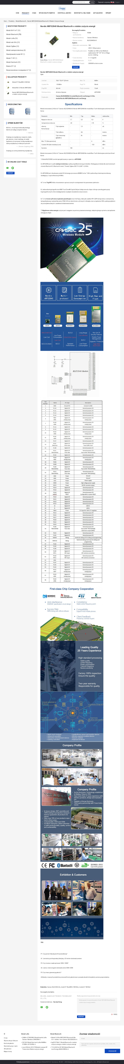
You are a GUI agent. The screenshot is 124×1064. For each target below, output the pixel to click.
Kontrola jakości (64, 13)
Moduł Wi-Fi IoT (11, 30)
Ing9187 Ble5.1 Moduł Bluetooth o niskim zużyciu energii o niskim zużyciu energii (64, 1043)
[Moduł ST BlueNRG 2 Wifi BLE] (8, 82)
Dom (17, 13)
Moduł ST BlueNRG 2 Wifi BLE (21, 82)
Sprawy (108, 13)
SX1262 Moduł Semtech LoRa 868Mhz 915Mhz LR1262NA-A (34, 1043)
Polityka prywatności (23, 1062)
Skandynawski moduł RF (14, 54)
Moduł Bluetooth (21, 21)
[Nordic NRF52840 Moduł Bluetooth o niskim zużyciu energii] (8, 93)
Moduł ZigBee (11, 46)
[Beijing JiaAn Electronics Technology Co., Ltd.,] (62, 8)
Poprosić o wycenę (104, 2)
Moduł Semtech (11, 62)
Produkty (25, 13)
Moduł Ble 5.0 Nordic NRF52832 (21, 88)
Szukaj (92, 2)
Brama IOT (10, 66)
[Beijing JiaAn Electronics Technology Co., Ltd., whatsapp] (13, 168)
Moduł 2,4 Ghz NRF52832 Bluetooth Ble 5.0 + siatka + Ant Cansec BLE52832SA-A (64, 1038)
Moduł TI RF (10, 58)
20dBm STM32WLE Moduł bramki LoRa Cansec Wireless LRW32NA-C (34, 1038)
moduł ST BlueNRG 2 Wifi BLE (69, 987)
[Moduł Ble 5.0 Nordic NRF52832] (8, 87)
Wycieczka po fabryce (47, 13)
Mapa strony (8, 1051)
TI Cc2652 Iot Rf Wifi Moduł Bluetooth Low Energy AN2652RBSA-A (63, 1048)
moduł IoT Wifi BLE (84, 987)
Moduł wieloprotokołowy (14, 50)
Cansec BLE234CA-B (53, 987)
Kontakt (75, 67)
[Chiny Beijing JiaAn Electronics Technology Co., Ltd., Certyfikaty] (12, 111)
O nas (34, 13)
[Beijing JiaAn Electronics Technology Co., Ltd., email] (8, 168)
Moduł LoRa (10, 38)
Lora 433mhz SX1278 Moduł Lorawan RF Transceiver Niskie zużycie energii (34, 1048)
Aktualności (98, 13)
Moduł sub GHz (11, 42)
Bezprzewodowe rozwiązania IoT (17, 70)
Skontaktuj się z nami (82, 13)
